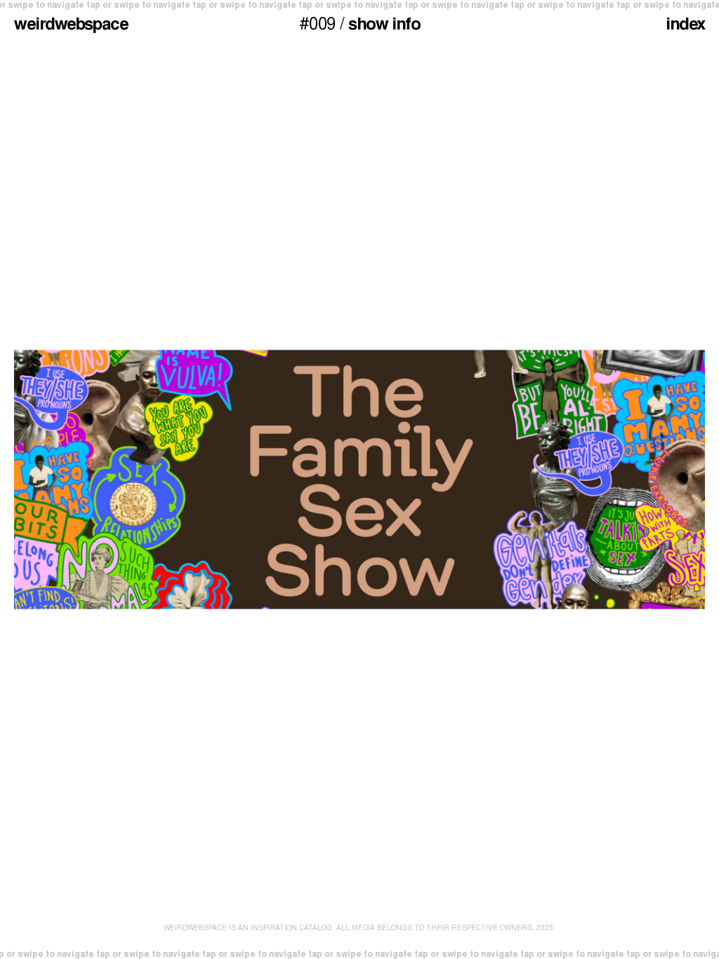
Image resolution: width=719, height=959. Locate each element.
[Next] (539, 479)
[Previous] (180, 479)
